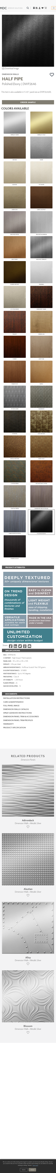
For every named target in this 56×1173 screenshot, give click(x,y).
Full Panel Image (11, 705)
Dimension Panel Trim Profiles (18, 720)
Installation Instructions (16, 698)
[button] (52, 75)
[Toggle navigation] (53, 8)
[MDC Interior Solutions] (11, 8)
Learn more (35, 1165)
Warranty (8, 724)
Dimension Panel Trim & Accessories (21, 716)
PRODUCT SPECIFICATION (14, 727)
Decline (24, 1169)
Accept (32, 1169)
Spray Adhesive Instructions (17, 713)
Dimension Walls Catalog (16, 709)
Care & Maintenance (13, 702)
